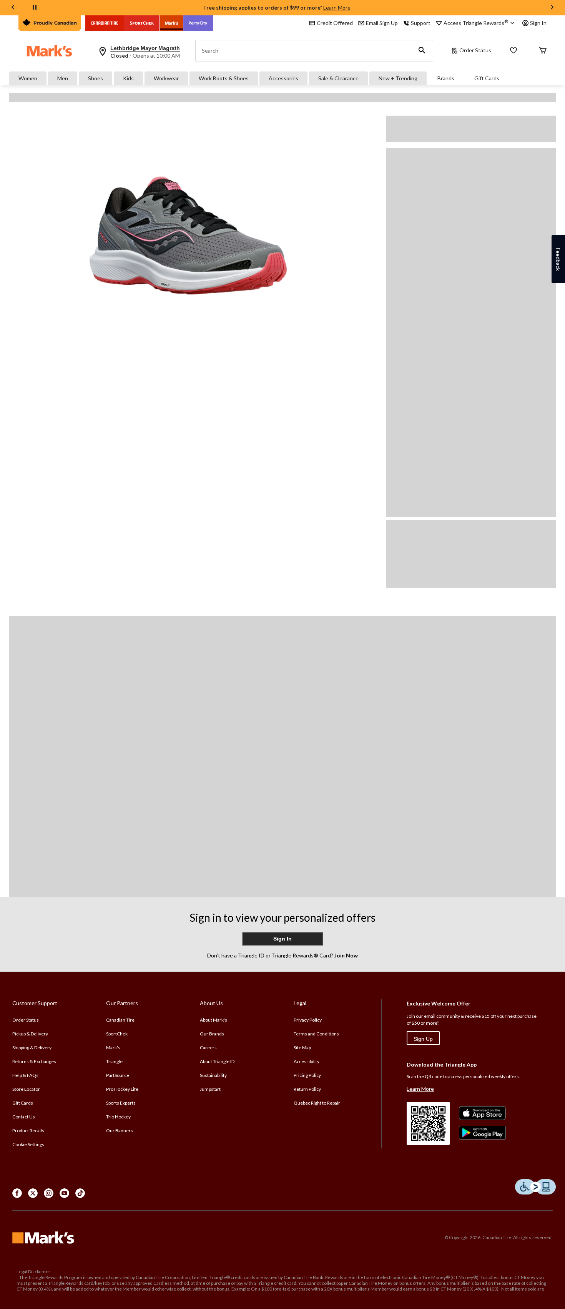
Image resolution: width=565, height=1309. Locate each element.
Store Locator (26, 1089)
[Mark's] (171, 23)
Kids (128, 78)
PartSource (117, 1075)
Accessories (283, 78)
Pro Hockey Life (122, 1089)
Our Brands (212, 1034)
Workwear (166, 78)
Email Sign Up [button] (382, 23)
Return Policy (307, 1089)
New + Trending (398, 78)
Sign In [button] (538, 23)
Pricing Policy (307, 1075)
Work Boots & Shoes (224, 78)
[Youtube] (64, 1193)
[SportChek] (142, 23)
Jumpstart (210, 1089)
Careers (208, 1047)
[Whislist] (513, 50)
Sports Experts (121, 1103)
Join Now (345, 955)
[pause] (34, 7)
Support (420, 23)
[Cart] (543, 50)
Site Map (302, 1047)
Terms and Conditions (316, 1034)
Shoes (95, 78)
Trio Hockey (118, 1117)
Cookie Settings (28, 1144)
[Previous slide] (13, 7)
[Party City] (198, 23)
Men (62, 78)
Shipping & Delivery (32, 1047)
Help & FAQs (25, 1075)
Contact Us (23, 1117)
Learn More (337, 7)
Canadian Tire (120, 1020)
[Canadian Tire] (104, 23)
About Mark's (213, 1020)
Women (27, 78)
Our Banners (119, 1130)
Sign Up (423, 1039)
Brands (445, 78)
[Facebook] (17, 1193)
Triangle (114, 1061)
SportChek (117, 1034)
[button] (422, 50)
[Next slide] (552, 7)
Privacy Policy (308, 1020)
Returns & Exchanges (34, 1061)
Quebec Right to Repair (317, 1103)
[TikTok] (80, 1193)
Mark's (113, 1047)
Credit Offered (335, 23)
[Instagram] (48, 1193)
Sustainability (213, 1075)
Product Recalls (28, 1130)
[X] (33, 1193)
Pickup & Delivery (30, 1034)
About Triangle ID (217, 1061)
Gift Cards (486, 78)
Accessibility (306, 1061)
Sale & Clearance (338, 78)
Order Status (475, 50)
